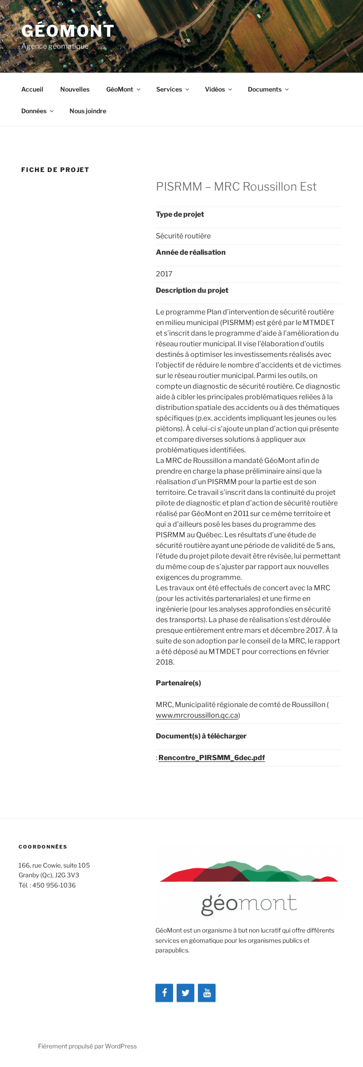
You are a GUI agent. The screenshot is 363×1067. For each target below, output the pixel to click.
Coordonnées (43, 847)
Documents (265, 89)
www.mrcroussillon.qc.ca (197, 715)
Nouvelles (74, 89)
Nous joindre (88, 111)
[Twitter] (185, 993)
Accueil (32, 89)
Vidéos (215, 89)
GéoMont (68, 31)
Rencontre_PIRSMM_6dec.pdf (211, 757)
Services (169, 89)
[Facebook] (164, 993)
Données (33, 111)
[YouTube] (207, 993)
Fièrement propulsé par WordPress (87, 1046)
